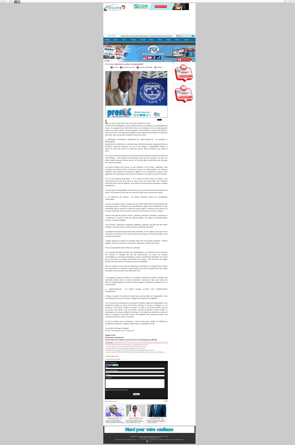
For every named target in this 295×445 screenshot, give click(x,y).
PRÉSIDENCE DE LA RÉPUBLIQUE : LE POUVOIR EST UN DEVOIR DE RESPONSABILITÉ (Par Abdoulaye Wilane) (130, 350)
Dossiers (133, 39)
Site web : (107, 374)
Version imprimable (145, 67)
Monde (160, 39)
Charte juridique (143, 437)
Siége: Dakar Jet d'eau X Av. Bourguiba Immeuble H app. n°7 (126, 439)
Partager (159, 67)
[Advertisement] (149, 22)
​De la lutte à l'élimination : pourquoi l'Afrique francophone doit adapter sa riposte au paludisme (125, 348)
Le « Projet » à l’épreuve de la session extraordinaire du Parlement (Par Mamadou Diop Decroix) (126, 346)
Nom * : (107, 367)
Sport (124, 39)
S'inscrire (285, 1)
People (168, 39)
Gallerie (186, 39)
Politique (107, 39)
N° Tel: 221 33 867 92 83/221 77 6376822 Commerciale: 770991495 (151, 439)
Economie (143, 39)
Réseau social (3, 1)
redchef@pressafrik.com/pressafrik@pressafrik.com (174, 439)
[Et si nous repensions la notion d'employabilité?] (136, 71)
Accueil (115, 67)
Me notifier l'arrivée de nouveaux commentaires (117, 390)
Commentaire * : (109, 377)
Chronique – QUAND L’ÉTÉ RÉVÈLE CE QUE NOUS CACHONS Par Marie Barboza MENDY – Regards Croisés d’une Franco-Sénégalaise (135, 352)
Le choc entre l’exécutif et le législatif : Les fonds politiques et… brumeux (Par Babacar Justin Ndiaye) (127, 344)
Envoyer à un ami (128, 67)
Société (115, 39)
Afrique (151, 39)
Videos (177, 39)
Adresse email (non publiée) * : (112, 370)
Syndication (150, 441)
